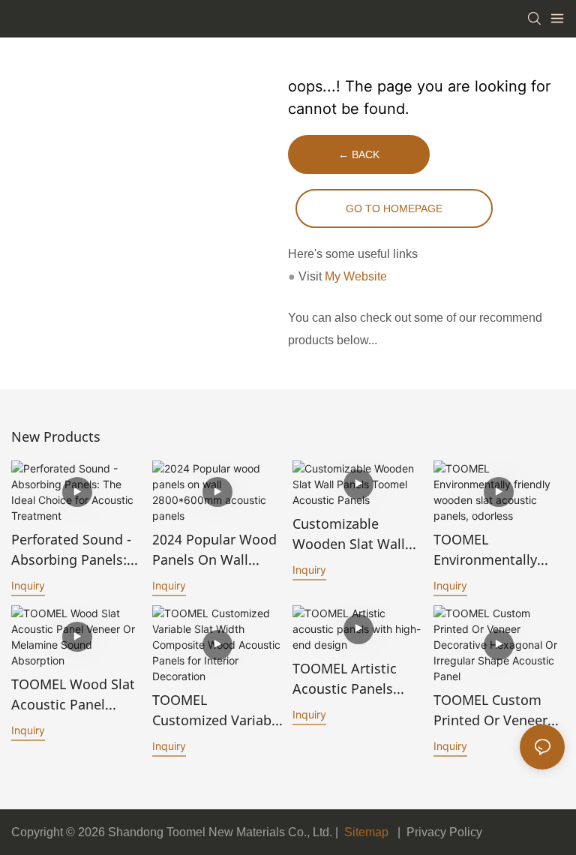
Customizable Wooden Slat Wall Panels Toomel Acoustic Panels (348, 534)
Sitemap (364, 832)
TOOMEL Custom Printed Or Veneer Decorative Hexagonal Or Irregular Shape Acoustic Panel (491, 710)
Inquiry (28, 585)
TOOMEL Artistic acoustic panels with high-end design (344, 679)
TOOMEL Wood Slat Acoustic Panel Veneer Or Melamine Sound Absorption (76, 695)
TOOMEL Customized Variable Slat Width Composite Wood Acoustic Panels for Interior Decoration (217, 710)
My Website (356, 276)
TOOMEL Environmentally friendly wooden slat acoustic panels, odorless (487, 550)
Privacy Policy (444, 832)
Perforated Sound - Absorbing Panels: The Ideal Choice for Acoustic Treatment (75, 550)
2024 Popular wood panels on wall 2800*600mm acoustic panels (214, 550)
